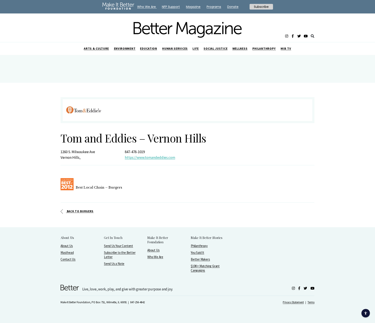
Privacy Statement (293, 302)
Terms (311, 302)
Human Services (175, 48)
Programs (214, 7)
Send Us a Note (114, 264)
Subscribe (261, 7)
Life (195, 48)
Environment (125, 48)
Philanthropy (264, 48)
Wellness (240, 48)
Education (148, 48)
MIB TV (286, 48)
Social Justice (215, 48)
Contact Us (68, 259)
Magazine (193, 7)
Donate (232, 7)
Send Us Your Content (118, 246)
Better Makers (200, 259)
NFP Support (171, 7)
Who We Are (155, 257)
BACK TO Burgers (80, 211)
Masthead (67, 252)
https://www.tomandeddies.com (150, 157)
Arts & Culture (96, 48)
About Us (67, 246)
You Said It (197, 252)
